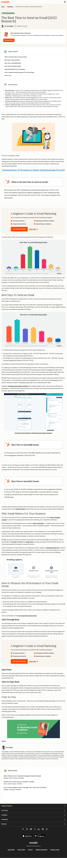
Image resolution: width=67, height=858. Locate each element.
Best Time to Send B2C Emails (13, 66)
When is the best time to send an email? (16, 57)
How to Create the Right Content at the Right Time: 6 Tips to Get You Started (25, 787)
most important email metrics (27, 616)
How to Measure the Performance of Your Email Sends (19, 72)
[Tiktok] (46, 829)
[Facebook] (23, 829)
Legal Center (11, 849)
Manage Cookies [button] (54, 849)
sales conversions (38, 523)
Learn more (32, 229)
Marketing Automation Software (18, 386)
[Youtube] (30, 829)
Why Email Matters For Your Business (15, 69)
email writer (29, 542)
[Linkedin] (38, 829)
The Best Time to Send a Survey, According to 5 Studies (19, 781)
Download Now (9, 40)
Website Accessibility (41, 849)
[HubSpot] (33, 843)
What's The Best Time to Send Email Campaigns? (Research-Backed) (22, 776)
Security (30, 849)
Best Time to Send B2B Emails (13, 63)
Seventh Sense (20, 509)
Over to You (8, 75)
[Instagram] (27, 829)
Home (3, 6)
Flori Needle (10, 26)
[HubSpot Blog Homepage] (5, 2)
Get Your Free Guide (19, 229)
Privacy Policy (21, 849)
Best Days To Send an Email (12, 60)
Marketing (10, 6)
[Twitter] (34, 829)
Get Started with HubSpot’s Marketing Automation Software (33, 433)
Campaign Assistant (17, 542)
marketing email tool (52, 548)
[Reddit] (42, 829)
